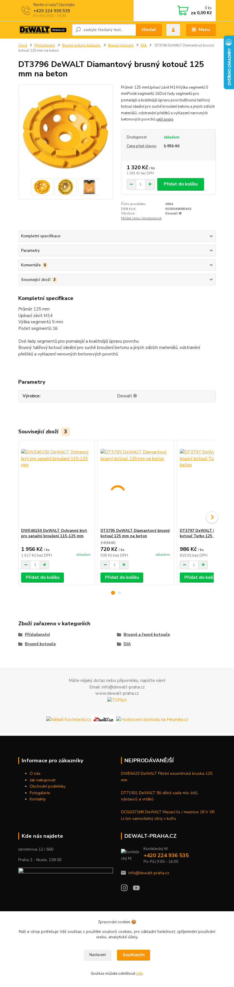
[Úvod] (43, 29)
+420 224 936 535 (51, 11)
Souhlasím (134, 955)
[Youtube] (139, 889)
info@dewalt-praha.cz (148, 873)
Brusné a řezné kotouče (81, 45)
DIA (144, 45)
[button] (113, 593)
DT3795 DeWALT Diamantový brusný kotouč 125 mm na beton (135, 533)
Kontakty (38, 799)
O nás (35, 773)
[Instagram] (127, 889)
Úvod (22, 45)
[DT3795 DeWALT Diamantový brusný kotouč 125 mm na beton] (135, 484)
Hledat (149, 29)
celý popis (165, 119)
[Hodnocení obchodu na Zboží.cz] (103, 719)
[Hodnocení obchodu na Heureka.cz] (152, 719)
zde (139, 973)
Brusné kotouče (121, 45)
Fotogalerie (40, 793)
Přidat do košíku (181, 184)
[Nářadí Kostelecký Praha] (68, 719)
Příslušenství (44, 45)
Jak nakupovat (42, 780)
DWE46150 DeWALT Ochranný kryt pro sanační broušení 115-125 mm (54, 533)
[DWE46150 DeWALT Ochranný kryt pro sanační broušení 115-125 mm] (56, 484)
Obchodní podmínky (47, 786)
